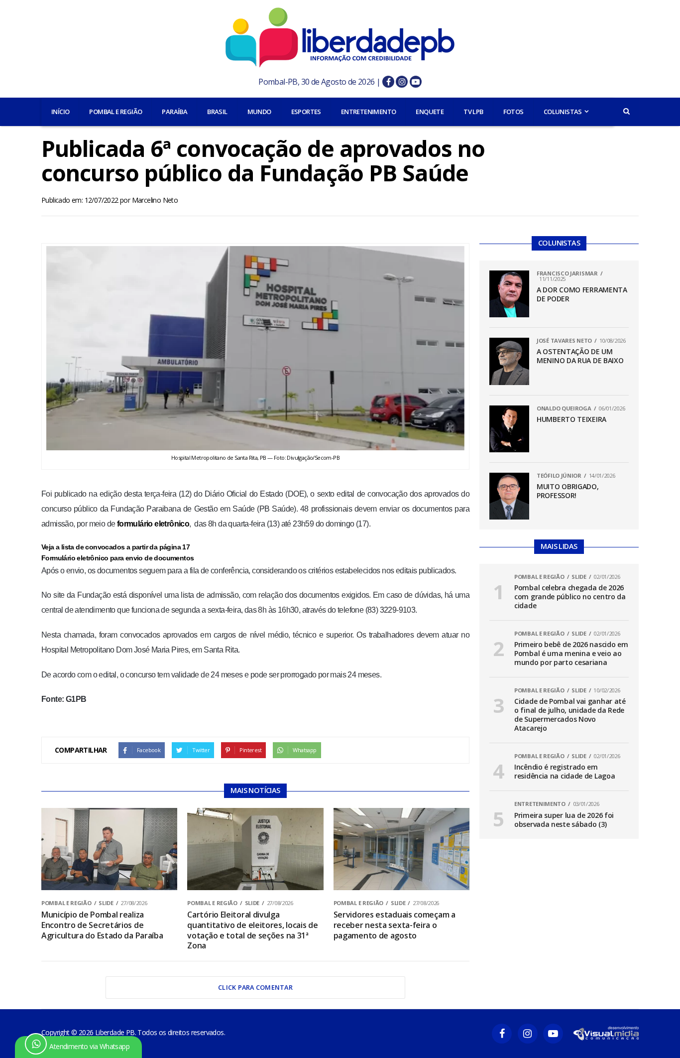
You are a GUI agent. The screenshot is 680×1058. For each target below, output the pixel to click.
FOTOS (513, 111)
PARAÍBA (174, 111)
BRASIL (217, 111)
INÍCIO (60, 111)
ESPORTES (306, 111)
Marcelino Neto (155, 200)
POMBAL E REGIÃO (115, 111)
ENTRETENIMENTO (368, 111)
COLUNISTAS (563, 111)
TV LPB (473, 111)
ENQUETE (430, 111)
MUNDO (259, 111)
